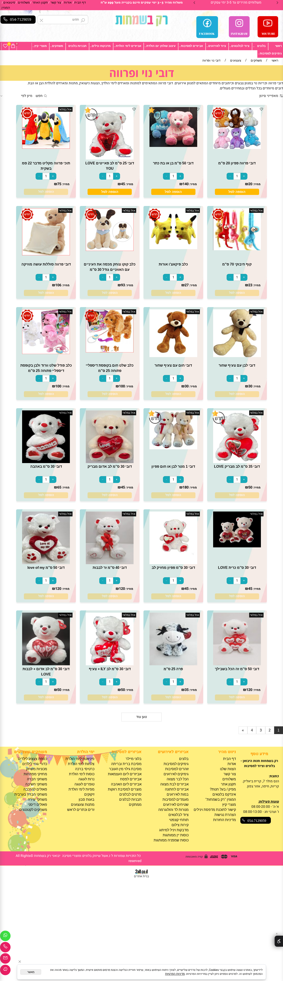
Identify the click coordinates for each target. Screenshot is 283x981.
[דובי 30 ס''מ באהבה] (46, 462)
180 (186, 487)
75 (59, 184)
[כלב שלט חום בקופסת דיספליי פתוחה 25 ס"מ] (110, 351)
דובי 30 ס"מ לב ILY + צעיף (110, 669)
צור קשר (56, 2)
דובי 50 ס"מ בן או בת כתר (173, 163)
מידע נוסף (259, 754)
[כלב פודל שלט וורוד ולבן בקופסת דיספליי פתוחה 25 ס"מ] (46, 353)
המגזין (6, 7)
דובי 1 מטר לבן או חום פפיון (173, 466)
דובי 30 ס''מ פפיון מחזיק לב (173, 567)
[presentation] (194, 2)
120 (122, 588)
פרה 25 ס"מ (173, 669)
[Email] (5, 959)
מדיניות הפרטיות (175, 973)
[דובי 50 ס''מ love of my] (46, 563)
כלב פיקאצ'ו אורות (173, 264)
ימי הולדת (85, 752)
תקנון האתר (40, 2)
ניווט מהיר (227, 752)
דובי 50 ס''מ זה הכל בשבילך (237, 669)
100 (122, 386)
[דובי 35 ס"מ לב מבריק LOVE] (237, 462)
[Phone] (5, 948)
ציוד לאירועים (217, 46)
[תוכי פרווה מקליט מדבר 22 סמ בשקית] (46, 147)
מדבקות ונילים (101, 46)
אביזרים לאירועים (173, 752)
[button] (237, 192)
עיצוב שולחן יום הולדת (161, 46)
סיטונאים (9, 2)
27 (187, 285)
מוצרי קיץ (40, 46)
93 (123, 285)
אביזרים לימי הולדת (128, 46)
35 (187, 689)
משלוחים (24, 2)
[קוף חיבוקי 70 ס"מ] (237, 249)
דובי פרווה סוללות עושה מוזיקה (46, 264)
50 (250, 487)
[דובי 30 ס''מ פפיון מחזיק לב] (173, 563)
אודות (68, 2)
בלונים (261, 46)
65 (59, 487)
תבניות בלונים (77, 46)
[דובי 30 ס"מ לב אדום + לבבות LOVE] (46, 664)
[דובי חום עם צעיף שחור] (173, 356)
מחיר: (256, 184)
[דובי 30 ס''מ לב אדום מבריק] (110, 462)
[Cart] (13, 46)
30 (250, 386)
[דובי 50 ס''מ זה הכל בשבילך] (237, 664)
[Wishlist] (5, 46)
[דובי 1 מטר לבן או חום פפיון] (173, 448)
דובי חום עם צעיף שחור (173, 365)
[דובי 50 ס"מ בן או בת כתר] (173, 146)
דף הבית (80, 2)
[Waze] (5, 971)
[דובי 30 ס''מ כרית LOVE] (237, 546)
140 (186, 184)
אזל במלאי (65, 110)
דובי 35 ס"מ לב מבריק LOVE (237, 466)
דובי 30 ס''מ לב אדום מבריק (110, 466)
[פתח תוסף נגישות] (279, 941)
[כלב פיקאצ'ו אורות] (173, 248)
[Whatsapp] (5, 937)
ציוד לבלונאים (240, 46)
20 (250, 184)
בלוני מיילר (134, 759)
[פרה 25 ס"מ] (173, 664)
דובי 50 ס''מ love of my (46, 567)
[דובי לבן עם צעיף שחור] (237, 356)
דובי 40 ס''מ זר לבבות (110, 567)
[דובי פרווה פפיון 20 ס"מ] (237, 148)
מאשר (30, 972)
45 (123, 184)
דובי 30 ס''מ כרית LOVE (237, 567)
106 (58, 285)
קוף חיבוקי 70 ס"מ (237, 264)
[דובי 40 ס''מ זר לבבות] (110, 563)
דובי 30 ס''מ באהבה (46, 466)
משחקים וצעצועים (30, 752)
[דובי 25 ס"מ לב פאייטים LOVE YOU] (110, 158)
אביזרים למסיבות (192, 46)
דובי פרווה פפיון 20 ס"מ (237, 163)
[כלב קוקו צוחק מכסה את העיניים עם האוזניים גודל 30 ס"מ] (110, 250)
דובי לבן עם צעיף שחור (237, 365)
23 (250, 285)
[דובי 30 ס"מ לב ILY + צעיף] (110, 664)
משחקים (57, 46)
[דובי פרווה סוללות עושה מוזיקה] (46, 254)
